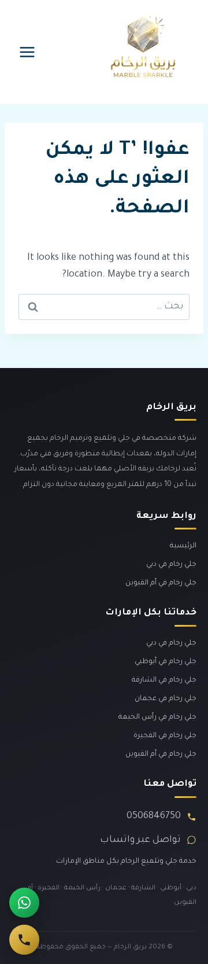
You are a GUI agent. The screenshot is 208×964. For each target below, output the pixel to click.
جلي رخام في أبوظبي (165, 662)
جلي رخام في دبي (171, 565)
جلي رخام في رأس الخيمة (157, 717)
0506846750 (154, 816)
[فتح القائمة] (27, 52)
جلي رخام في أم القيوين (160, 583)
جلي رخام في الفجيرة (164, 736)
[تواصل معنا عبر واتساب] (24, 903)
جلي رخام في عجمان (165, 699)
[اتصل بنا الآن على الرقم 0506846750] (24, 940)
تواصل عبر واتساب (140, 840)
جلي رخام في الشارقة (164, 680)
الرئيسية (183, 546)
